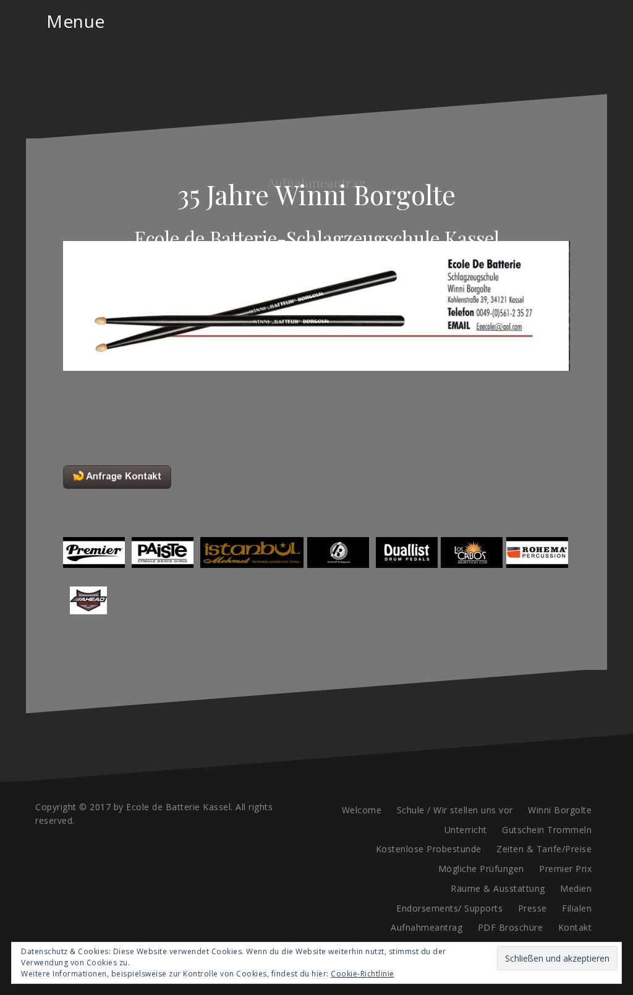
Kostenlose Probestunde (429, 849)
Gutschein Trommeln (547, 830)
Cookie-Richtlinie (362, 973)
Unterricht (465, 830)
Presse (532, 908)
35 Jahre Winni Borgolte (316, 194)
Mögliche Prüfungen (481, 868)
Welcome (362, 810)
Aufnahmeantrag (426, 927)
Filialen (577, 908)
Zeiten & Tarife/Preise (544, 849)
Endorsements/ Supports (449, 908)
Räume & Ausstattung (498, 888)
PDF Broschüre (510, 927)
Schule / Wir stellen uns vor (455, 810)
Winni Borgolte (560, 810)
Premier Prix (565, 868)
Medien (576, 888)
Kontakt (575, 927)
